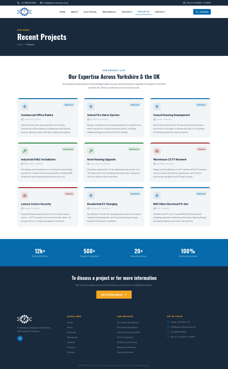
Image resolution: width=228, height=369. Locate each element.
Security (127, 11)
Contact (160, 11)
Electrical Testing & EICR (128, 332)
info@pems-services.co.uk (56, 2)
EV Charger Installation (128, 322)
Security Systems (125, 352)
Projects (143, 11)
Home (62, 11)
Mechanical (109, 11)
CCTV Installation (125, 337)
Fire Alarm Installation (127, 327)
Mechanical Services (126, 347)
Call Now (203, 11)
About (74, 11)
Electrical (90, 11)
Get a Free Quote (111, 294)
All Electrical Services (127, 342)
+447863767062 (28, 2)
